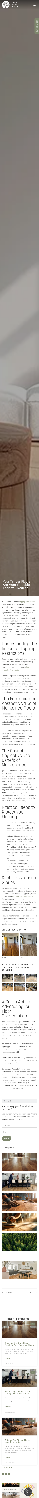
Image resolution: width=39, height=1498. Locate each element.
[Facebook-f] (3, 1474)
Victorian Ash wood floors (22, 896)
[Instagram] (6, 1474)
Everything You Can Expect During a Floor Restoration (17, 1393)
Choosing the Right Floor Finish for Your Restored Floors (19, 1344)
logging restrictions (27, 602)
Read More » (8, 1358)
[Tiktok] (9, 1474)
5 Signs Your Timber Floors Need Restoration (17, 1441)
